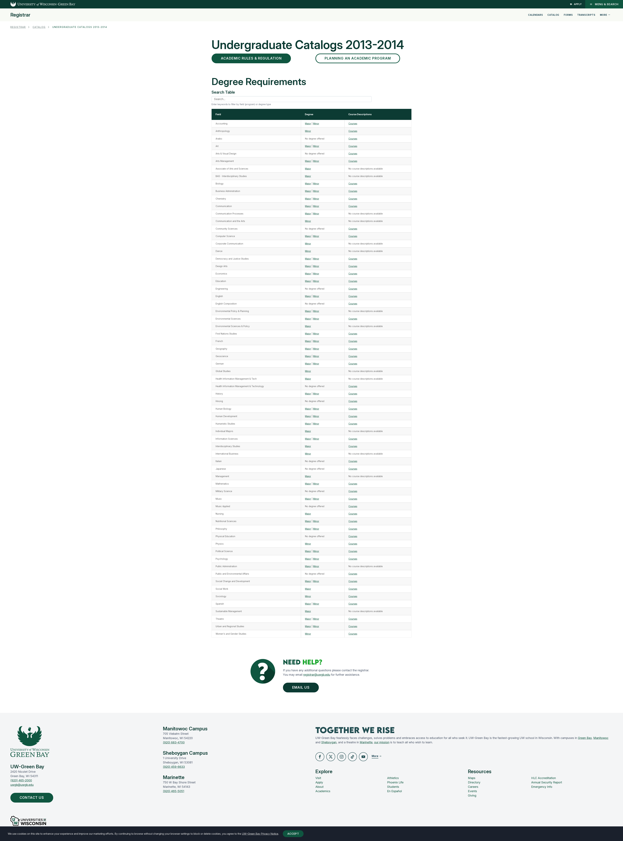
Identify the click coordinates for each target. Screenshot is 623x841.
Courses (352, 123)
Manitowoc (600, 738)
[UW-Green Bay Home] (37, 4)
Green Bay (585, 738)
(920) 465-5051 (173, 791)
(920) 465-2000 (21, 780)
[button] (319, 756)
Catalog (553, 14)
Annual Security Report (546, 782)
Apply (578, 4)
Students (393, 786)
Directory (474, 782)
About (319, 786)
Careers (473, 786)
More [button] (603, 14)
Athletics (393, 778)
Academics (322, 791)
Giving (472, 795)
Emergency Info (541, 786)
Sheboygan (328, 742)
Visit (318, 778)
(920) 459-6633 (174, 766)
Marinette (366, 742)
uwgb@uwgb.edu (22, 784)
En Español (394, 791)
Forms (568, 14)
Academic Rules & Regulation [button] (251, 58)
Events (472, 791)
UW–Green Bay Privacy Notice (260, 833)
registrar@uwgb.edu (316, 674)
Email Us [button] (301, 687)
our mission (381, 742)
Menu (606, 4)
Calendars (535, 14)
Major (308, 123)
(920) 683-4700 (174, 742)
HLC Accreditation (543, 778)
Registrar (20, 14)
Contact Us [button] (32, 798)
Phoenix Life (395, 782)
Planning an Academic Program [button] (358, 58)
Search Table (223, 92)
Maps (471, 778)
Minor (316, 123)
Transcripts (586, 14)
